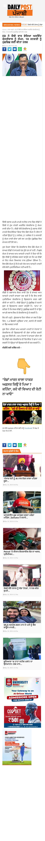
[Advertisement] (22, 103)
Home (4, 30)
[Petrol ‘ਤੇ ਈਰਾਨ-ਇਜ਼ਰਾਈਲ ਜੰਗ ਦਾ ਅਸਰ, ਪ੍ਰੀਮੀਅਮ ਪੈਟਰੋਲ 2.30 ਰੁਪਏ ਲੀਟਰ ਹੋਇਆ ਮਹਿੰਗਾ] (22, 539)
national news (8, 441)
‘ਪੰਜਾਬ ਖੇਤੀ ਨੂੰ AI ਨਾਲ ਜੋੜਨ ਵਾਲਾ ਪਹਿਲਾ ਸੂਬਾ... (20, 479)
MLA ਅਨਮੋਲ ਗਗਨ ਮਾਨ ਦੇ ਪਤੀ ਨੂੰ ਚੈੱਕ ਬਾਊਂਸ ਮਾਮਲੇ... (20, 626)
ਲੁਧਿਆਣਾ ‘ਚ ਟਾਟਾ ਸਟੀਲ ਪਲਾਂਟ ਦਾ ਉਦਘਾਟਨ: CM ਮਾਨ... (18, 662)
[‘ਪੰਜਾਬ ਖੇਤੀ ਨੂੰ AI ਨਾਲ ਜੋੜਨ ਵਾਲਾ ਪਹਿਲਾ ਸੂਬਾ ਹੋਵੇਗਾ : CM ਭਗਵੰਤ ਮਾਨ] (22, 466)
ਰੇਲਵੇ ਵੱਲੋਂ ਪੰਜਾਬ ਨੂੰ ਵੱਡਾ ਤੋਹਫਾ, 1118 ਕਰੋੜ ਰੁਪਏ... (21, 589)
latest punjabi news (21, 439)
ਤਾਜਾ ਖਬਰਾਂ (11, 30)
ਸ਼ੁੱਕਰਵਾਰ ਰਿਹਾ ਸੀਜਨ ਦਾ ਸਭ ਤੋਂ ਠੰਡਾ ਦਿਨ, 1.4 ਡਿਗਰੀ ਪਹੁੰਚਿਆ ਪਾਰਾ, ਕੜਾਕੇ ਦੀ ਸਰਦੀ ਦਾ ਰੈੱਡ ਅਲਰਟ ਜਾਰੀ (22, 321)
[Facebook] (4, 50)
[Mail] (15, 50)
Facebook (29, 428)
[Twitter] (10, 50)
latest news (7, 439)
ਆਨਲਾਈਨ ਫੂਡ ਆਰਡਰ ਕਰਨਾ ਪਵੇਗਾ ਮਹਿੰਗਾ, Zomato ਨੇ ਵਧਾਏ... (19, 516)
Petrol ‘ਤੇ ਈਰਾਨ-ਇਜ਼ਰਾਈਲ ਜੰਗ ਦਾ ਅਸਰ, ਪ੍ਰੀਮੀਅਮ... (22, 552)
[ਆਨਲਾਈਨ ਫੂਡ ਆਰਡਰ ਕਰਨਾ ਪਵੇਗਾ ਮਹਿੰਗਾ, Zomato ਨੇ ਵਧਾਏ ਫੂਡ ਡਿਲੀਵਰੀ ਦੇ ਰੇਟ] (22, 502)
